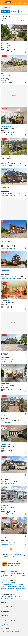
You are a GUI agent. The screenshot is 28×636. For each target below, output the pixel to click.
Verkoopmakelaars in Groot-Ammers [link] (10, 598)
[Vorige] (8, 549)
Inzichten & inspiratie (6, 607)
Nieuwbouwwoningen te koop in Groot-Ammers (13, 586)
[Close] (9, 7)
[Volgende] (20, 549)
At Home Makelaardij (6, 422)
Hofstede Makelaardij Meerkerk (9, 52)
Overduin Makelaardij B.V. (8, 544)
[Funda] (8, 2)
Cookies (17, 631)
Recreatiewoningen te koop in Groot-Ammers (13, 591)
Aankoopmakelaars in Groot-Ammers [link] (10, 596)
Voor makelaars (5, 611)
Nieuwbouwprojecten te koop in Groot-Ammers (13, 588)
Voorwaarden (10, 631)
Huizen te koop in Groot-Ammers (9, 582)
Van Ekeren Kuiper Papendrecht (9, 361)
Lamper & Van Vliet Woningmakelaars (11, 278)
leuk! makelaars (5, 392)
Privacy (3, 631)
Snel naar (3, 602)
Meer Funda (4, 615)
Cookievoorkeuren (7, 633)
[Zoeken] (18, 7)
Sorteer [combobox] (25, 21)
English (6, 625)
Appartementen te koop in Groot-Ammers (12, 584)
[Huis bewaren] (25, 43)
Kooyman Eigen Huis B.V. (7, 483)
